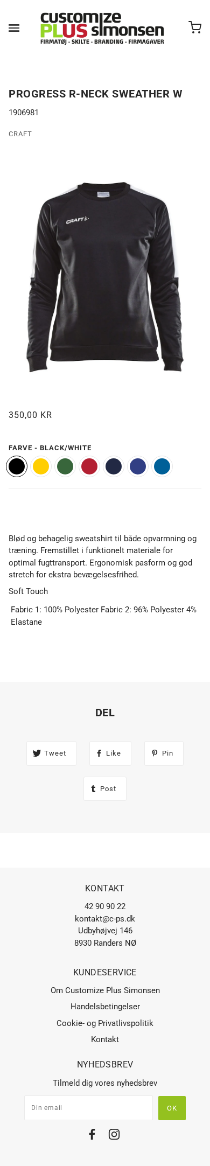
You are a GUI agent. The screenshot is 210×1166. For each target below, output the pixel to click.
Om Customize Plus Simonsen (105, 990)
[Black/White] (17, 466)
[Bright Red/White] (89, 466)
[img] (92, 1136)
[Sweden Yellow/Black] (41, 466)
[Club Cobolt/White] (138, 466)
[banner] (103, 28)
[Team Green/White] (65, 466)
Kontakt (105, 1039)
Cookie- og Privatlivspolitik (105, 1023)
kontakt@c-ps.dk (105, 919)
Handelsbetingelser (105, 1006)
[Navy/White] (114, 466)
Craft (20, 134)
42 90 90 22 (105, 906)
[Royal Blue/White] (162, 466)
